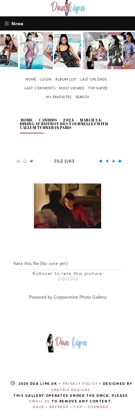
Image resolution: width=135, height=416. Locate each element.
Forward (98, 407)
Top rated (98, 88)
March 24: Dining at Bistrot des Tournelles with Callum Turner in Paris (64, 123)
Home (30, 79)
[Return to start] (99, 161)
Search (82, 97)
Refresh (59, 407)
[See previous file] (105, 161)
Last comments (39, 88)
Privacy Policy (80, 383)
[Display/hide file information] (23, 161)
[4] (72, 279)
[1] (59, 279)
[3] (68, 279)
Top (78, 407)
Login (45, 79)
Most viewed (71, 88)
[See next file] (112, 161)
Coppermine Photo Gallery (80, 297)
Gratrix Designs (70, 390)
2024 (68, 119)
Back (39, 407)
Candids (48, 119)
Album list (66, 79)
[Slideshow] (30, 161)
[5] (76, 279)
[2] (64, 279)
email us (39, 401)
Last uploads (93, 79)
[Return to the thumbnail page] (17, 161)
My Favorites (59, 97)
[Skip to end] (119, 161)
